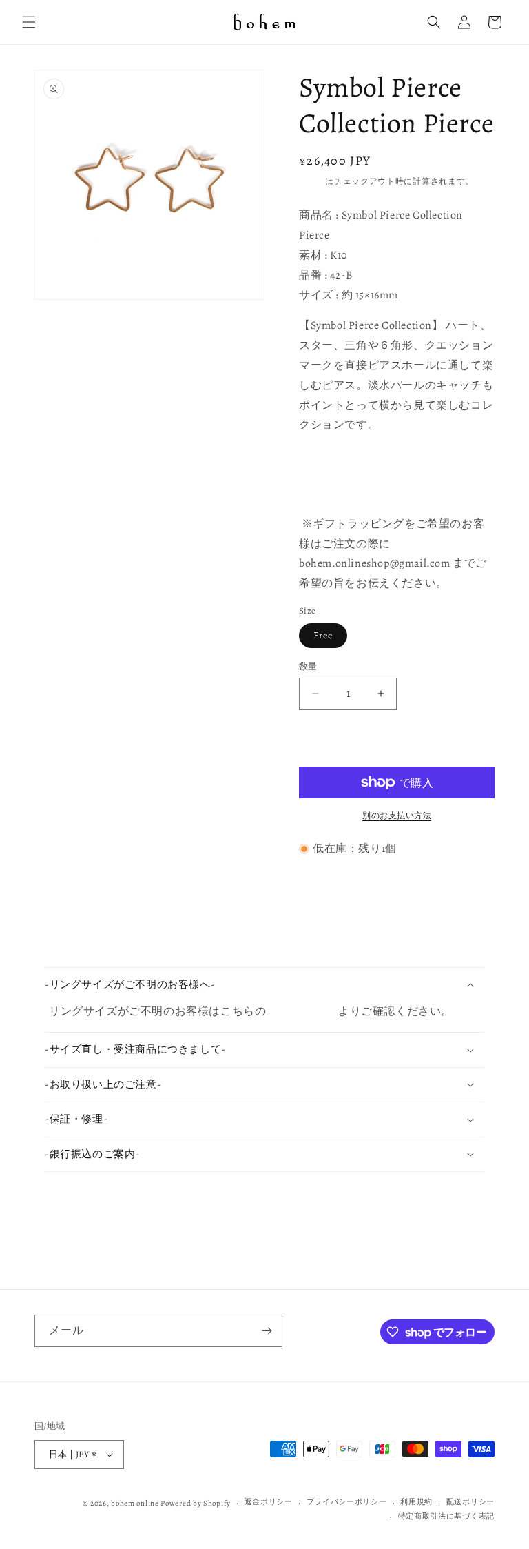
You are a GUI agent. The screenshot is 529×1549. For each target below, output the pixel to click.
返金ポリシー (269, 1502)
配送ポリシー (470, 1502)
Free (323, 635)
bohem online (134, 1503)
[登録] (266, 1331)
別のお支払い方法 (396, 815)
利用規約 (416, 1502)
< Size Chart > (303, 1011)
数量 (308, 666)
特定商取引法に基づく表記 (446, 1516)
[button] (29, 22)
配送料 (312, 181)
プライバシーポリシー (347, 1502)
